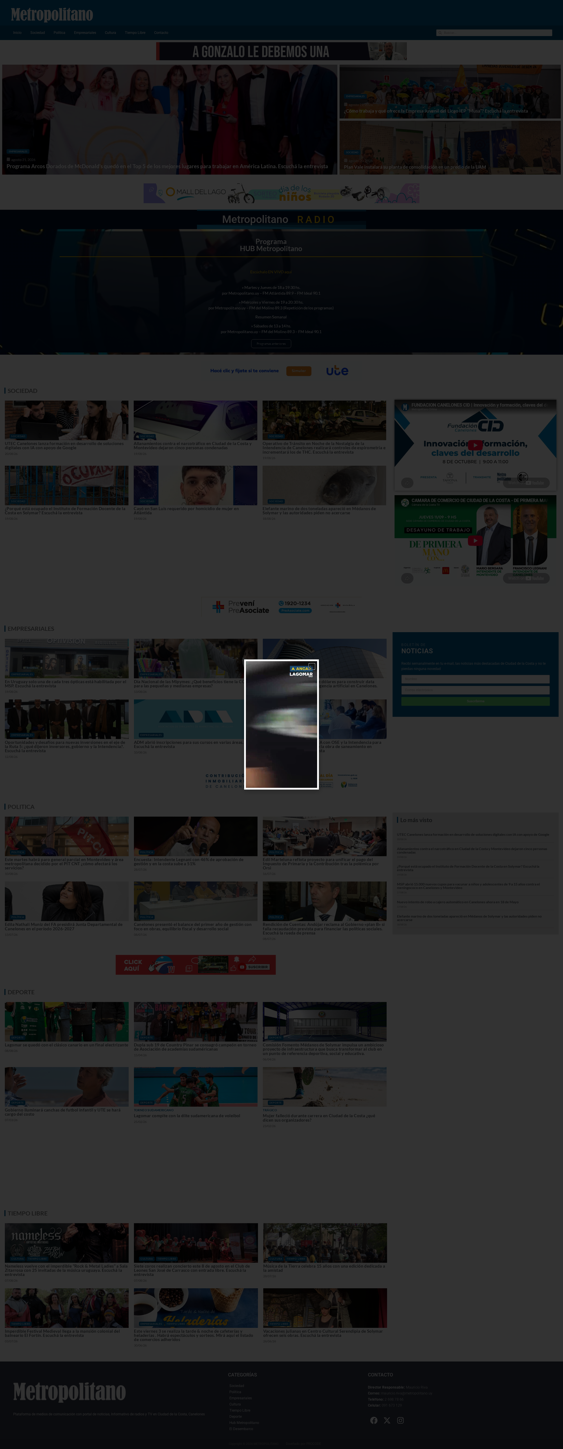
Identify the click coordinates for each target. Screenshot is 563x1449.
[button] (311, 666)
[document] (281, 724)
